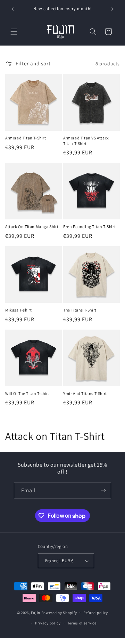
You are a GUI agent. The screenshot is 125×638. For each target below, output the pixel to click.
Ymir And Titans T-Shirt (85, 393)
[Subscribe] (103, 491)
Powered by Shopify (59, 612)
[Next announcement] (112, 9)
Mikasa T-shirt (18, 310)
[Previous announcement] (12, 9)
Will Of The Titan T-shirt (27, 393)
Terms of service (82, 623)
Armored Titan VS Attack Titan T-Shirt (86, 140)
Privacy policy (48, 623)
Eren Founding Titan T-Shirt (89, 226)
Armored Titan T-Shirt (25, 137)
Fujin (35, 612)
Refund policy (95, 612)
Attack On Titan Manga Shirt (31, 226)
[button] (14, 31)
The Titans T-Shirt (80, 310)
